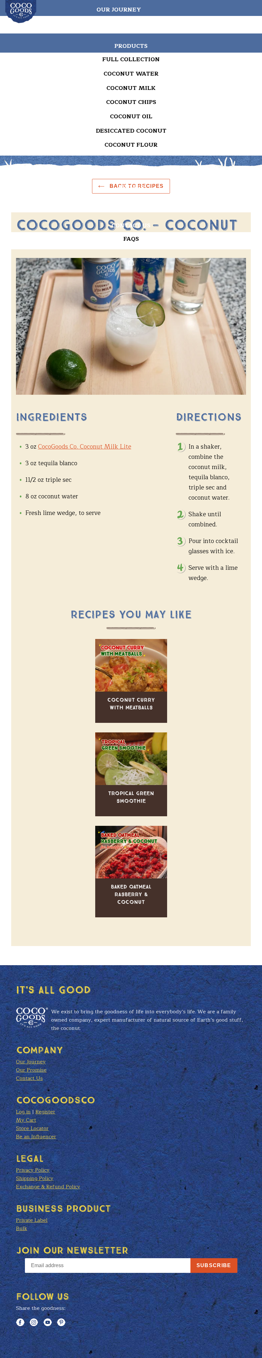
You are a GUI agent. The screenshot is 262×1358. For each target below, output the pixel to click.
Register (45, 1112)
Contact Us (131, 225)
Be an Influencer (36, 1137)
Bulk (21, 1228)
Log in (23, 1112)
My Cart (26, 1120)
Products (131, 46)
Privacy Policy (33, 1170)
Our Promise (31, 1070)
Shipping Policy (34, 1178)
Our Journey (118, 9)
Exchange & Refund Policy (48, 1187)
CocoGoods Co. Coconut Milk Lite (84, 447)
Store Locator (131, 206)
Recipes (131, 187)
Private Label (32, 1220)
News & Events (131, 168)
